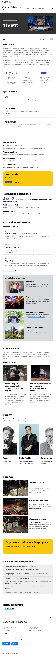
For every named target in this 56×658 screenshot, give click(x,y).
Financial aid (8, 211)
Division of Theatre (25, 48)
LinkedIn (26, 639)
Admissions (38, 8)
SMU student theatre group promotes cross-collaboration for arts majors (40, 387)
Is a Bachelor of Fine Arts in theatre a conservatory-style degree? (22, 569)
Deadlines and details (12, 146)
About (43, 8)
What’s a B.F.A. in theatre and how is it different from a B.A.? (21, 566)
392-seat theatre (36, 486)
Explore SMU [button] (51, 2)
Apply (8, 182)
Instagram (21, 639)
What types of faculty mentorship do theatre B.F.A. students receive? (24, 592)
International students (12, 158)
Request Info (18, 182)
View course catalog (9, 271)
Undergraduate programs (10, 20)
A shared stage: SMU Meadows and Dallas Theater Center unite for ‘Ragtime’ (14, 387)
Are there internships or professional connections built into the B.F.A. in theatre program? (26, 587)
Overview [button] (6, 39)
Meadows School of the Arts (12, 8)
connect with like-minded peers (36, 317)
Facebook (10, 639)
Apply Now (5, 644)
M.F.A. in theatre (9, 609)
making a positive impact (39, 332)
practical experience (33, 284)
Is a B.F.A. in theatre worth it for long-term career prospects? (21, 578)
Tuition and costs (10, 205)
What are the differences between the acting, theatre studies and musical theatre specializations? (26, 574)
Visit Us (14, 644)
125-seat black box (35, 522)
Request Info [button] (45, 39)
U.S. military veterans (9, 167)
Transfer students (10, 152)
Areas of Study (30, 8)
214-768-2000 (5, 634)
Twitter (16, 639)
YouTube (32, 639)
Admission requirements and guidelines (27, 167)
